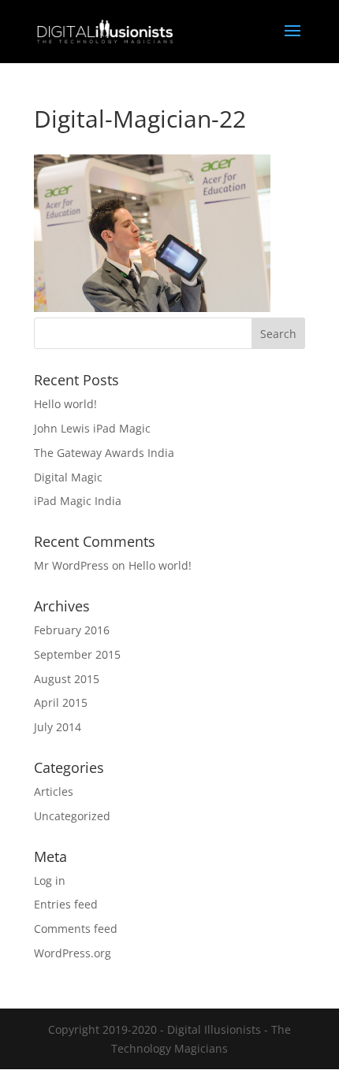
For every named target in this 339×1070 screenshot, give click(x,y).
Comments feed (75, 928)
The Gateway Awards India (104, 452)
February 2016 (72, 629)
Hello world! (65, 403)
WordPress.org (72, 953)
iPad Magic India (77, 500)
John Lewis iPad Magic (92, 428)
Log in (49, 880)
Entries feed (66, 904)
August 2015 (66, 678)
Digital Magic (68, 477)
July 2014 (57, 726)
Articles (53, 791)
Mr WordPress (71, 565)
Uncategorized (72, 815)
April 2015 (61, 702)
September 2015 (77, 654)
